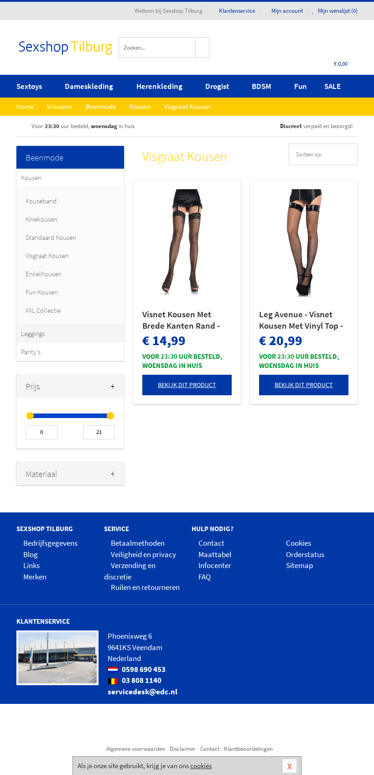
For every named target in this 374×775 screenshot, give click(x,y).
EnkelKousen (44, 273)
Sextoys (29, 86)
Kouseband (41, 200)
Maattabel (214, 554)
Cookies (298, 543)
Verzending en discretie (130, 570)
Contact (211, 543)
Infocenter (214, 565)
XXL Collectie (43, 310)
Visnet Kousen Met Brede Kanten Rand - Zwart (181, 320)
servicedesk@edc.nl (142, 692)
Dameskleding (89, 86)
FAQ (204, 577)
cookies (201, 765)
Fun (300, 86)
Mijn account (287, 11)
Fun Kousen (42, 292)
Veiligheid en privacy (143, 554)
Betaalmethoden (138, 543)
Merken (35, 577)
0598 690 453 (143, 669)
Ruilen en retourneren (145, 587)
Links (31, 565)
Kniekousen (41, 219)
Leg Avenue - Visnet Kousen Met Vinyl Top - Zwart (301, 320)
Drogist (217, 86)
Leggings (33, 333)
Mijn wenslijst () (337, 11)
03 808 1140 (140, 680)
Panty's (31, 351)
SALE (332, 86)
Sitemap (299, 565)
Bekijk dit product (187, 385)
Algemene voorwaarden (135, 749)
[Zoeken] (202, 47)
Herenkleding (159, 86)
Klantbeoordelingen (248, 749)
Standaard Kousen (51, 237)
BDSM (261, 86)
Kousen (31, 177)
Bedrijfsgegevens (50, 543)
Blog (30, 554)
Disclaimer (183, 749)
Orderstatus (305, 554)
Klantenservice (237, 11)
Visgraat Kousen (47, 255)
